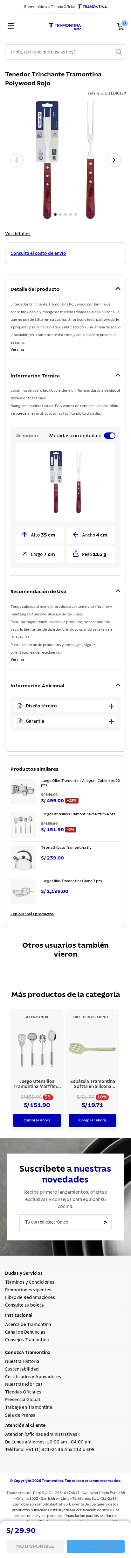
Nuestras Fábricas (24, 1384)
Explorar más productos (32, 914)
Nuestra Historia (22, 1361)
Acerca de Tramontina (28, 1325)
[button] (65, 253)
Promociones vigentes (28, 1290)
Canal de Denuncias (25, 1332)
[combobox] (65, 52)
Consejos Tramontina (27, 1340)
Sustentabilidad (22, 1369)
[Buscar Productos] (119, 52)
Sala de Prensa (20, 1415)
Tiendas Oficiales (23, 1392)
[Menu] (12, 26)
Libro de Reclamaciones (30, 1297)
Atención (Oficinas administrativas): (42, 1434)
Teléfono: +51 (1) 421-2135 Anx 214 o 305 (50, 1450)
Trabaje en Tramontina (28, 1407)
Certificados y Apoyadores (33, 1377)
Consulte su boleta (24, 1305)
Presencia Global (22, 1400)
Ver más (17, 349)
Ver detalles (18, 234)
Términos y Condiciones (29, 1282)
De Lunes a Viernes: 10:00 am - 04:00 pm (48, 1442)
